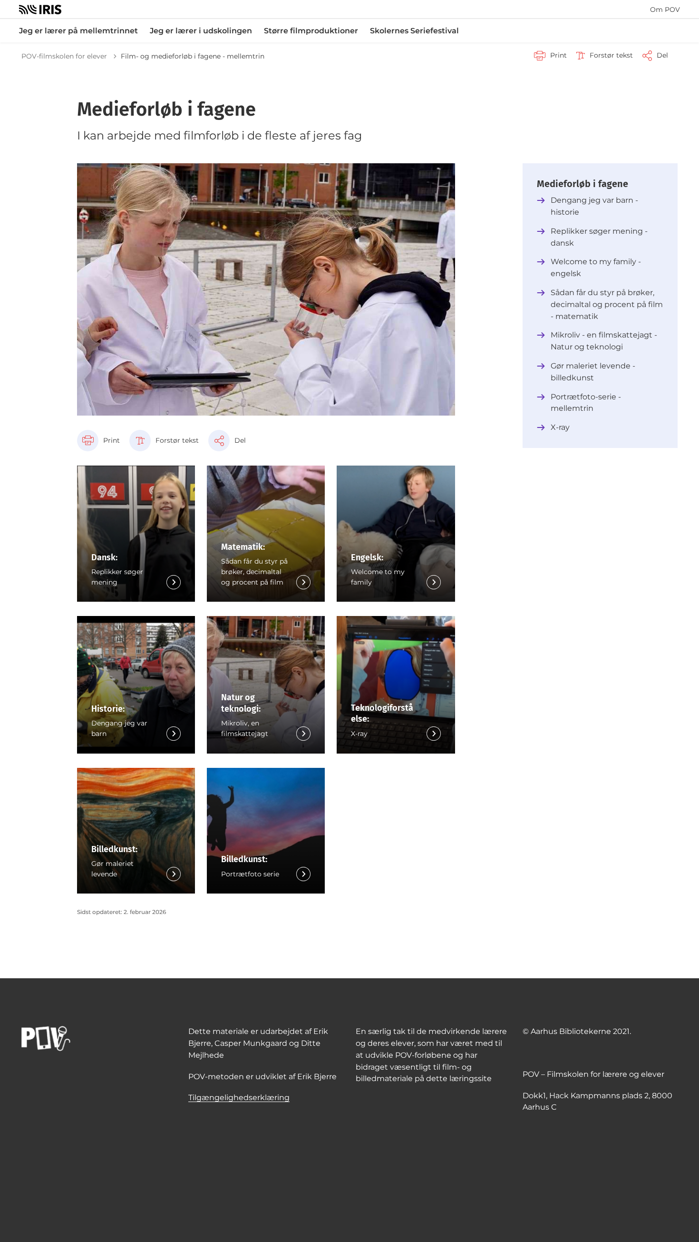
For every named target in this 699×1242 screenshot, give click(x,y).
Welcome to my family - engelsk (596, 267)
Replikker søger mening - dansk (599, 237)
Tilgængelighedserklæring (239, 1097)
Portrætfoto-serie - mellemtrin (586, 402)
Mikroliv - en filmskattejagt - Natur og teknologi (604, 340)
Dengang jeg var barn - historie (594, 206)
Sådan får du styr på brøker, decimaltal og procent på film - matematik (607, 304)
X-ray (560, 427)
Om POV (665, 9)
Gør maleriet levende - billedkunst (593, 371)
